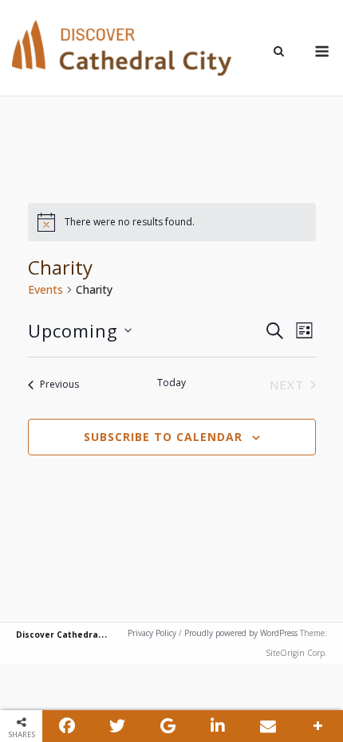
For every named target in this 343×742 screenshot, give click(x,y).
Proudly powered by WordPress (241, 633)
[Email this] (267, 726)
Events (45, 289)
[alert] (172, 222)
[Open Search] (279, 52)
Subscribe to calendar (163, 436)
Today (171, 383)
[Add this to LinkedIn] (218, 726)
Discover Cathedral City (68, 634)
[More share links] (318, 726)
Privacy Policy (152, 633)
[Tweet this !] (118, 726)
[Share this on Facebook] (67, 726)
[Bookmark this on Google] (168, 726)
